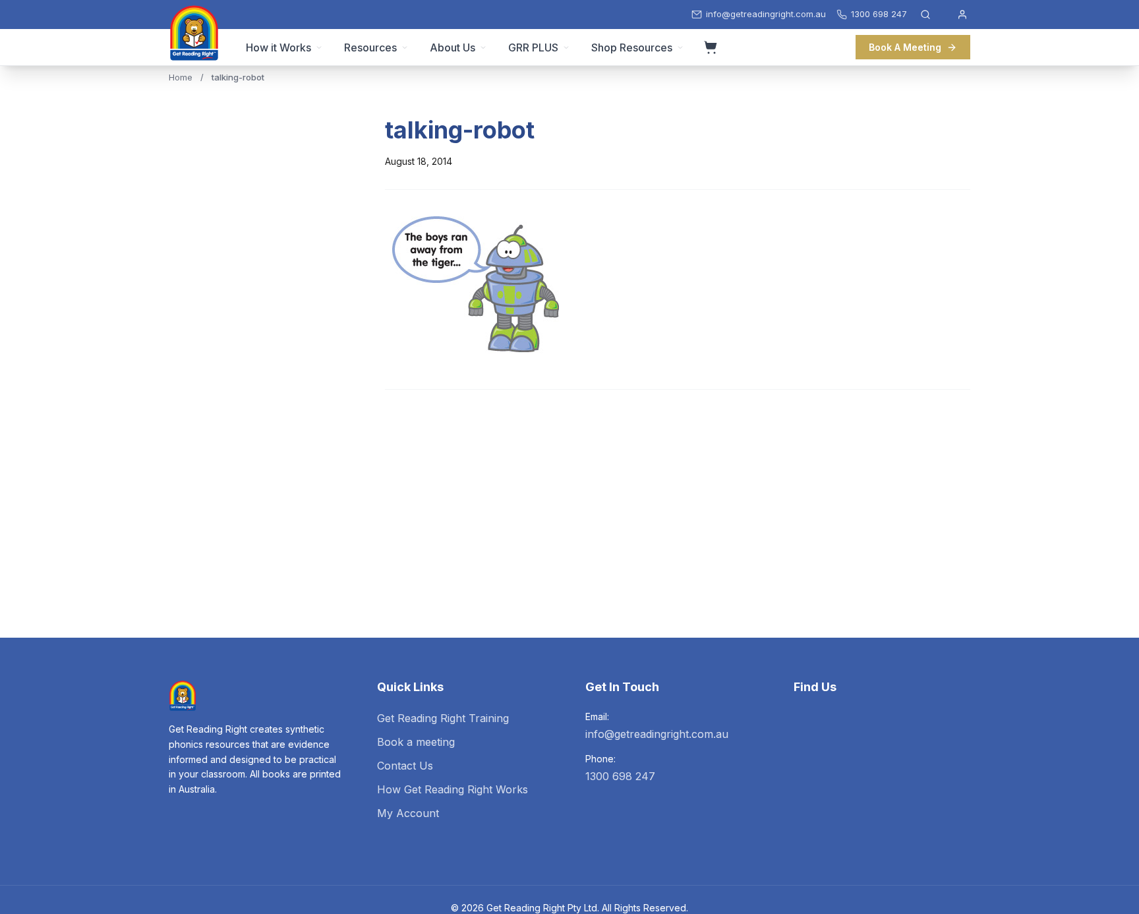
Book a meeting (416, 741)
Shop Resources (631, 47)
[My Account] (962, 14)
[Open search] (925, 14)
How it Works (278, 47)
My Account (408, 813)
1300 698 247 (620, 776)
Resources (370, 47)
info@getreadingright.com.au (656, 734)
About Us (452, 47)
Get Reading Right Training (443, 718)
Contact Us (405, 765)
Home (180, 77)
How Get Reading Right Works (452, 789)
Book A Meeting (905, 47)
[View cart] (710, 47)
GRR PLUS (533, 47)
